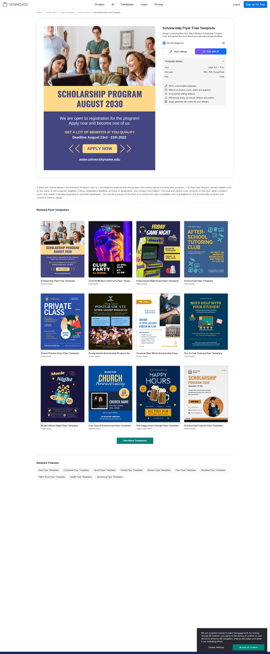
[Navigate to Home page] (15, 4)
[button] (178, 51)
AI (113, 4)
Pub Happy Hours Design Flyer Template (157, 425)
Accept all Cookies (248, 647)
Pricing (159, 4)
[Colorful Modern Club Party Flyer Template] (110, 249)
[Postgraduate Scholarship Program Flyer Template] (110, 322)
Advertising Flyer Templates (110, 477)
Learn (144, 4)
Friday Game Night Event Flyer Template (157, 281)
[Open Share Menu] (223, 43)
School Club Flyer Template (198, 281)
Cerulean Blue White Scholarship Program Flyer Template (158, 353)
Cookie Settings (216, 647)
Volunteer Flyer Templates (213, 470)
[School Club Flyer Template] (206, 249)
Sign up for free (255, 4)
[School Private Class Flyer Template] (62, 322)
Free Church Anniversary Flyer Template (110, 425)
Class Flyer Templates (48, 470)
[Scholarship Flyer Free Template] (62, 249)
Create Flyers (51, 12)
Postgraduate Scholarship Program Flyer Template (110, 353)
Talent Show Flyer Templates (51, 477)
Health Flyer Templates (81, 477)
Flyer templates (67, 12)
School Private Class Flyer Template (60, 353)
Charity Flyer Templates (132, 470)
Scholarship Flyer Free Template (58, 281)
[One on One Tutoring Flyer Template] (206, 322)
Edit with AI (213, 51)
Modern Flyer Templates (159, 470)
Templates (127, 4)
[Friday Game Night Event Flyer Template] (158, 249)
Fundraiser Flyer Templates (76, 470)
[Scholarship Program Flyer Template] (206, 394)
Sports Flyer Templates (105, 470)
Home (39, 12)
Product (99, 4)
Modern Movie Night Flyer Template (59, 425)
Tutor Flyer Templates (186, 470)
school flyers (84, 12)
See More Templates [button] (135, 440)
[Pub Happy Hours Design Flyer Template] (158, 394)
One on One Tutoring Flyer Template (203, 353)
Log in (236, 4)
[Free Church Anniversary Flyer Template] (110, 394)
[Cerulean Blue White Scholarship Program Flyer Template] (158, 322)
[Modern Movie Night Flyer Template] (62, 394)
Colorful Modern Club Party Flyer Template (110, 281)
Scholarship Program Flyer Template (203, 425)
